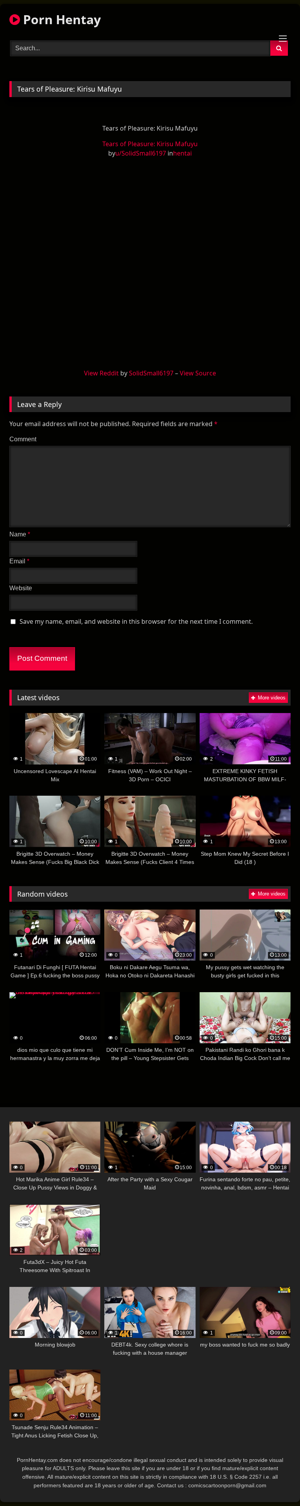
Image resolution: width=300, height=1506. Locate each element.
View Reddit (101, 373)
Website (20, 588)
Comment (22, 439)
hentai (182, 153)
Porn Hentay (60, 19)
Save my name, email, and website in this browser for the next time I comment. (136, 621)
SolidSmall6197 (151, 373)
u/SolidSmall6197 (140, 153)
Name (19, 534)
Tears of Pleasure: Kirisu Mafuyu (150, 144)
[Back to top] (275, 1482)
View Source (198, 373)
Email (19, 561)
